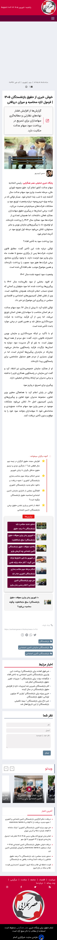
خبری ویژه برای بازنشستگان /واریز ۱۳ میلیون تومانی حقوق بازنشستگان (29, 695)
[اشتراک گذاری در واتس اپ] (30, 635)
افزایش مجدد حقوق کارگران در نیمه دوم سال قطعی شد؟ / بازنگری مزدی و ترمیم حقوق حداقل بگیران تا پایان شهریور (23, 466)
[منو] (28, 18)
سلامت (23, 879)
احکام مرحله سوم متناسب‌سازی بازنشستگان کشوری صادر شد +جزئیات (23, 572)
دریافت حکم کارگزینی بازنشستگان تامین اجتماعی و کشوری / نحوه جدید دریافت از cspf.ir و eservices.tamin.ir (28, 821)
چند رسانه (51, 883)
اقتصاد (42, 879)
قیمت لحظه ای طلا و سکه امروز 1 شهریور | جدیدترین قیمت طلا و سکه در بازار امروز (28, 866)
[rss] (50, 887)
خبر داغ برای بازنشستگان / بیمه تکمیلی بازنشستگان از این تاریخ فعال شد (32, 702)
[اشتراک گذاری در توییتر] (35, 635)
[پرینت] (26, 87)
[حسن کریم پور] (49, 173)
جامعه (33, 879)
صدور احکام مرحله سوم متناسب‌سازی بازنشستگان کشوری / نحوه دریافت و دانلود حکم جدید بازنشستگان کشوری (24, 480)
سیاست (52, 879)
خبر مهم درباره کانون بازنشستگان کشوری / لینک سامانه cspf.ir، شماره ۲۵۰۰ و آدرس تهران (29, 829)
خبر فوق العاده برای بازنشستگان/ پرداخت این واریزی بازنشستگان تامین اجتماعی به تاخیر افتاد (28, 673)
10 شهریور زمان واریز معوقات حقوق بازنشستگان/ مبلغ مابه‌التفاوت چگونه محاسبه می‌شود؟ (21, 538)
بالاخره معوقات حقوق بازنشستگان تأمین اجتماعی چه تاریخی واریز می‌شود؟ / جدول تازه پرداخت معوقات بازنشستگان (21, 549)
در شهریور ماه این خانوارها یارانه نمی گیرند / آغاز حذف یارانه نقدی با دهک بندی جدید (22, 560)
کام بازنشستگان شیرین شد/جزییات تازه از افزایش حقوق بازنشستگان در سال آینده (27, 687)
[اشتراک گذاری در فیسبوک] (22, 635)
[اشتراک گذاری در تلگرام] (26, 635)
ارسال (47, 753)
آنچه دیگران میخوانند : (38, 456)
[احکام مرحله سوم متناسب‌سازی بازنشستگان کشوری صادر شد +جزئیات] (41, 571)
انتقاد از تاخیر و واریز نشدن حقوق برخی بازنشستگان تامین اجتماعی (23, 508)
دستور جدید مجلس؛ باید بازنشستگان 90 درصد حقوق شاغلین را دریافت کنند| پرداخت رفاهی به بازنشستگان (23, 527)
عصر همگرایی (22, 927)
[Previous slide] (12, 769)
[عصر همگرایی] (48, 7)
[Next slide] (6, 769)
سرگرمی (14, 879)
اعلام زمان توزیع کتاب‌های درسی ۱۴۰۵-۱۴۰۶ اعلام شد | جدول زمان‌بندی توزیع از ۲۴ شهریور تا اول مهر (28, 838)
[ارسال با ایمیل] (32, 87)
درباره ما (40, 883)
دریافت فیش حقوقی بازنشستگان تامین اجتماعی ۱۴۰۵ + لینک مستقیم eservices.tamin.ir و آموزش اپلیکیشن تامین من (28, 848)
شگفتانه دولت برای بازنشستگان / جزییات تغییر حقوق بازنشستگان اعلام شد (28, 680)
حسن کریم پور (40, 173)
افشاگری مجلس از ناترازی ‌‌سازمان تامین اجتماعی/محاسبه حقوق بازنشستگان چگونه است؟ (23, 495)
